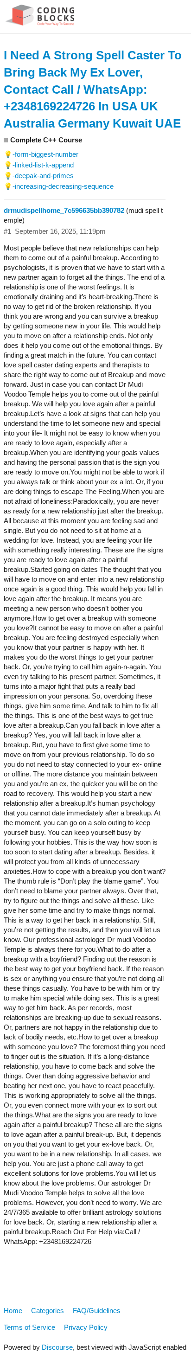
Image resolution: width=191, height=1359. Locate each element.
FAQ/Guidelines (97, 1310)
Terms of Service (29, 1327)
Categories (47, 1310)
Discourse (57, 1347)
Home (13, 1310)
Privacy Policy (86, 1327)
